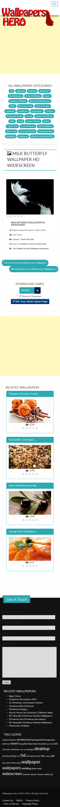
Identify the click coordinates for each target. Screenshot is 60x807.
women (40, 774)
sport (18, 763)
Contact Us (7, 800)
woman (34, 774)
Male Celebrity (45, 126)
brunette (42, 744)
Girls (12, 121)
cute (25, 749)
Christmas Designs (18, 709)
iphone (32, 756)
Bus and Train (25, 106)
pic (53, 755)
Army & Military (33, 96)
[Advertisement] (30, 44)
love (38, 756)
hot (27, 756)
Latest (47, 121)
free (18, 756)
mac (43, 755)
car (51, 744)
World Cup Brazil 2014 (42, 136)
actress (13, 740)
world (46, 774)
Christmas (23, 111)
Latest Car (12, 126)
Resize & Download (31, 296)
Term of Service (11, 804)
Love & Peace (28, 126)
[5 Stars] (21, 216)
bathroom (6, 744)
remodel (13, 763)
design (30, 749)
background (37, 740)
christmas (15, 749)
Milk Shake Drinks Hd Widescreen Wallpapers (33, 269)
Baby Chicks (15, 696)
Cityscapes (37, 111)
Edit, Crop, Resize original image (31, 301)
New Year (11, 131)
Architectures (15, 96)
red (7, 762)
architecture (23, 739)
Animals (32, 91)
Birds (12, 106)
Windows (23, 136)
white (34, 768)
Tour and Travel (27, 131)
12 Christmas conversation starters (26, 702)
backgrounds (49, 740)
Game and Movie (44, 116)
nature (48, 756)
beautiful (23, 744)
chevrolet (6, 749)
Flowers (50, 111)
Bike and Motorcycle (40, 101)
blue (36, 744)
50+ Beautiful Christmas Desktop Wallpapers (30, 716)
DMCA (19, 800)
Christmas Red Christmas (21, 706)
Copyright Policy (30, 804)
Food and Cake (14, 116)
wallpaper (31, 761)
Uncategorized (46, 131)
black (30, 744)
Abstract (21, 91)
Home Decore (33, 121)
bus (47, 744)
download (6, 756)
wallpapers (11, 768)
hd (23, 755)
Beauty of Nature (18, 101)
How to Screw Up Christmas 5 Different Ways (31, 712)
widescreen (12, 774)
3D (11, 91)
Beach (47, 96)
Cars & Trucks (43, 106)
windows (26, 774)
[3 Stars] (14, 216)
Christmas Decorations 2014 (23, 699)
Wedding (10, 136)
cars (55, 743)
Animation (44, 91)
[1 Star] (7, 216)
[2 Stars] (11, 216)
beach (14, 743)
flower (13, 756)
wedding (26, 768)
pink (3, 763)
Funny (29, 116)
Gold (20, 121)
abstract (5, 740)
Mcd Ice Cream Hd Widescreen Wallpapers (25, 263)
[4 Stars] (18, 216)
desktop (42, 748)
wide (39, 768)
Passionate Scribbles (19, 725)
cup (21, 749)
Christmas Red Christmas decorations (27, 719)
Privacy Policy (32, 800)
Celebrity (10, 111)
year (51, 774)
